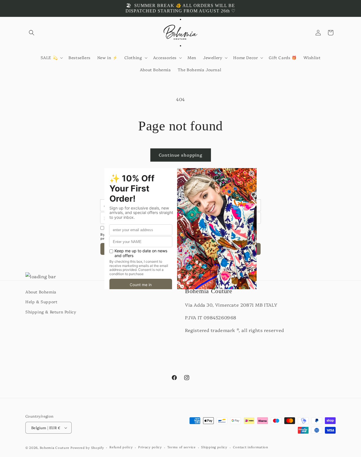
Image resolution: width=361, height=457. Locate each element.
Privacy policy (150, 447)
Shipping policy (214, 447)
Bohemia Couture (55, 447)
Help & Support (41, 301)
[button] (31, 32)
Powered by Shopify (87, 447)
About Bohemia (40, 292)
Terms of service (181, 447)
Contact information (250, 447)
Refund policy (121, 447)
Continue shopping (180, 155)
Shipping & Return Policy (50, 312)
